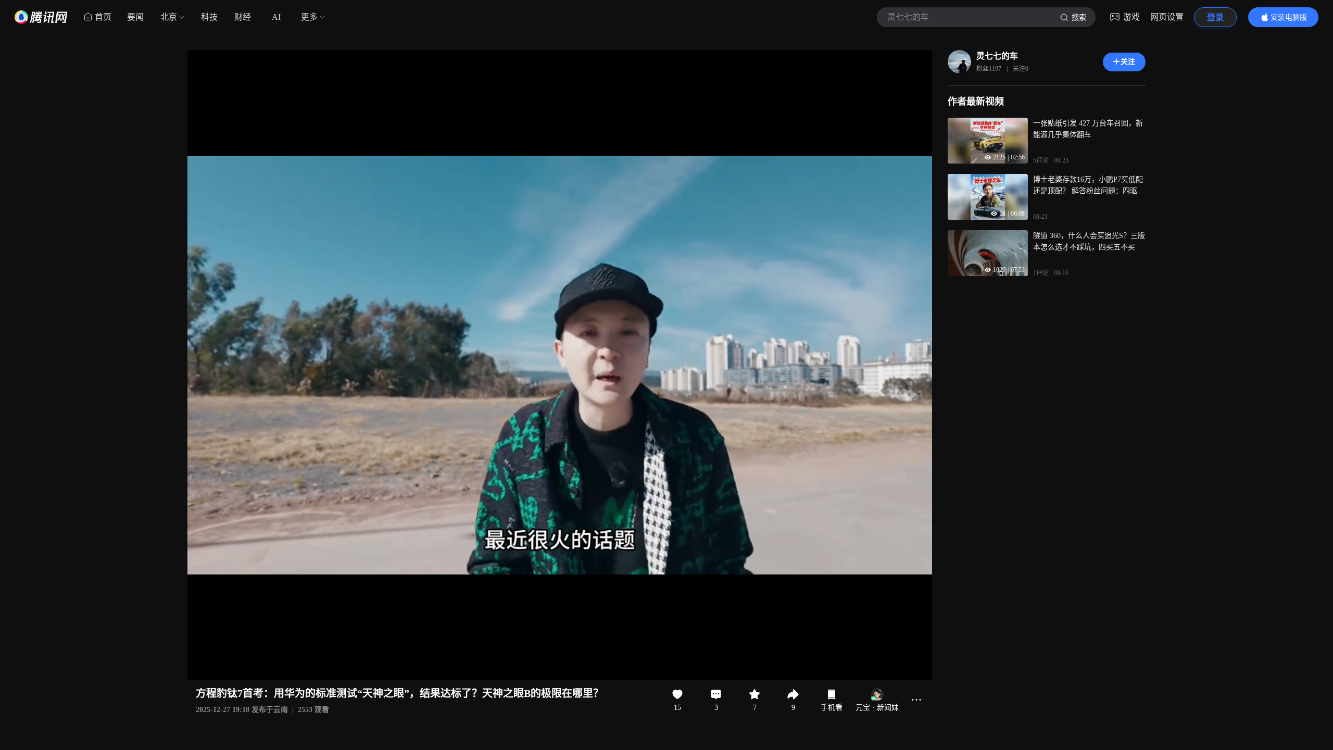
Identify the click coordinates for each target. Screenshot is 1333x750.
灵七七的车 (997, 56)
